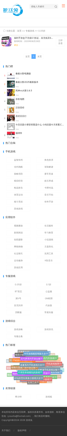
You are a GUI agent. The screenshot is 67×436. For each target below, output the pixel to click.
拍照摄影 (18, 239)
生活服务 (48, 225)
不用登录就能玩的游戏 (30, 371)
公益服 (48, 291)
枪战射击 (18, 187)
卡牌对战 (48, 187)
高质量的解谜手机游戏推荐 (47, 363)
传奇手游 (48, 201)
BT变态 (18, 291)
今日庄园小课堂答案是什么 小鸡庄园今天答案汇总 (40, 124)
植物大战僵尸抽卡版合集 (24, 366)
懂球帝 (19, 133)
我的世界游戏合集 (22, 373)
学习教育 (48, 232)
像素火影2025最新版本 (27, 82)
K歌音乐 (49, 260)
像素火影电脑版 (23, 73)
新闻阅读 (18, 232)
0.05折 (41, 30)
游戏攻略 (18, 329)
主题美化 (48, 246)
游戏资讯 (48, 329)
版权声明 (22, 430)
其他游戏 (18, 208)
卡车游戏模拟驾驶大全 (36, 353)
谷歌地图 (20, 99)
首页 (19, 30)
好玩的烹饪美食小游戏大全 (28, 377)
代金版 (48, 305)
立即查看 (60, 42)
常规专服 (48, 312)
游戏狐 (48, 396)
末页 (39, 56)
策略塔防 (18, 173)
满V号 (18, 298)
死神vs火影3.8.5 (24, 90)
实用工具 (48, 253)
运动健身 (18, 260)
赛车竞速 (48, 173)
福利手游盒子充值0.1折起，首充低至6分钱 (33, 38)
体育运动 (18, 194)
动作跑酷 (18, 166)
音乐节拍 (48, 194)
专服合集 (18, 336)
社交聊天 (18, 253)
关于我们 (6, 430)
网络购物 (18, 246)
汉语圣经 (20, 107)
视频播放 (18, 225)
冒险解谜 (48, 166)
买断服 (18, 312)
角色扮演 (48, 159)
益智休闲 (18, 159)
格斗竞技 (18, 201)
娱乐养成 (48, 180)
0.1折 (48, 284)
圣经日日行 (21, 116)
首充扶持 (18, 305)
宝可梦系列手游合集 (31, 357)
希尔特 (18, 396)
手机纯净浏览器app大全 (47, 359)
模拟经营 (18, 180)
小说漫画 (48, 239)
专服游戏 (30, 30)
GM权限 (49, 298)
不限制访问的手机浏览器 (49, 365)
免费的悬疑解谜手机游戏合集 (44, 368)
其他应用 (18, 267)
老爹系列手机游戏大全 (32, 363)
